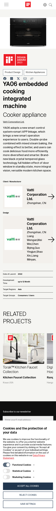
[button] (43, 5)
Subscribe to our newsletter (17, 412)
